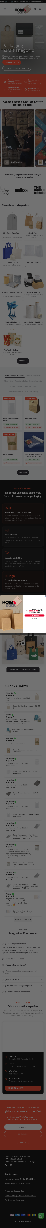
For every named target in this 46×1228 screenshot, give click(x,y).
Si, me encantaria (34, 615)
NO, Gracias (34, 618)
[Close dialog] (44, 596)
